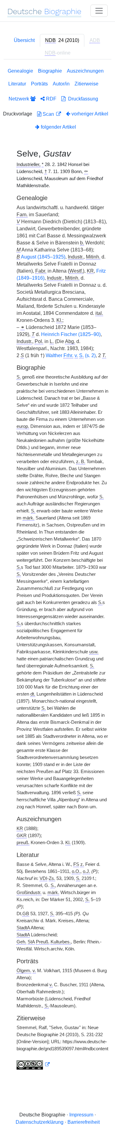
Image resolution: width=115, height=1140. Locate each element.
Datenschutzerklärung (39, 1122)
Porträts (39, 83)
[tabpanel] (57, 570)
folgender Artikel (58, 127)
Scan (48, 114)
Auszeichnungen (85, 71)
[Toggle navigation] (99, 11)
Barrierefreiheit (83, 1122)
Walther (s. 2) (71, 355)
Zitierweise (86, 83)
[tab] (62, 40)
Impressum (81, 1114)
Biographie (50, 71)
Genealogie (20, 71)
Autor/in (61, 83)
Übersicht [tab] (24, 40)
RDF (50, 98)
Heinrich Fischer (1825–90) (71, 334)
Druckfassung (82, 98)
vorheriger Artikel (89, 113)
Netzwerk (19, 98)
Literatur (17, 83)
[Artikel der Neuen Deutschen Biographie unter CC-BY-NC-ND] (33, 1064)
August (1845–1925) (43, 256)
